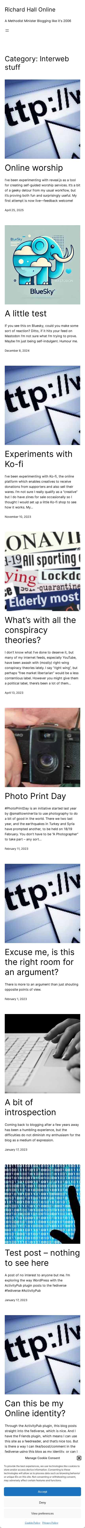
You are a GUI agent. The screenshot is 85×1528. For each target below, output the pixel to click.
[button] (79, 1458)
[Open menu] (7, 30)
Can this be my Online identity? (35, 1408)
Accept (42, 1491)
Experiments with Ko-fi (39, 459)
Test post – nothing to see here (42, 1258)
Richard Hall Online (30, 9)
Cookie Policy (32, 1522)
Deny (42, 1502)
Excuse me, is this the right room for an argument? (40, 962)
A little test (26, 313)
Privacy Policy (50, 1522)
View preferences (42, 1513)
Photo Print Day (35, 796)
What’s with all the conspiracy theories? (40, 630)
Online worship (34, 168)
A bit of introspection (30, 1107)
